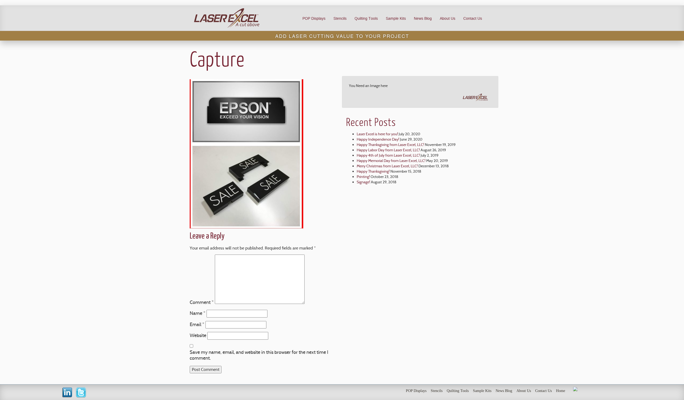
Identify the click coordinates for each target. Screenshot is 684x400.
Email (197, 324)
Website (198, 335)
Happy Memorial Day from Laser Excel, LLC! (391, 160)
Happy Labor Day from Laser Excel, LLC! (388, 150)
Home (560, 391)
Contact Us (472, 18)
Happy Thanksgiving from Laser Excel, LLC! (390, 144)
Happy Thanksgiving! (373, 171)
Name (197, 313)
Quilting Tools (366, 18)
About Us (447, 18)
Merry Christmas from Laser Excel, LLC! (387, 166)
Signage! (363, 182)
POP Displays (313, 18)
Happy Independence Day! (378, 139)
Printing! (363, 176)
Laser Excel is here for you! (377, 134)
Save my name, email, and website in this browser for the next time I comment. (259, 355)
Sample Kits (396, 18)
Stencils (340, 18)
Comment (202, 302)
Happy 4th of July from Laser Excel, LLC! (388, 155)
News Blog (423, 18)
